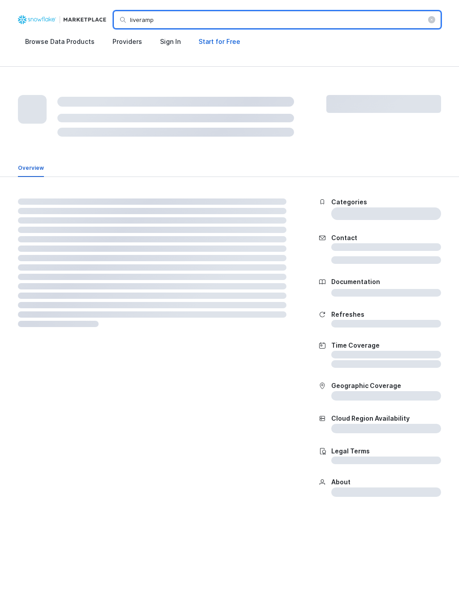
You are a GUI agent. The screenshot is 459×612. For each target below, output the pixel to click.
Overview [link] (31, 167)
